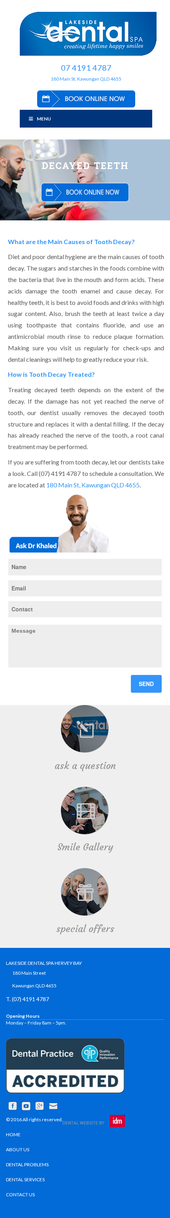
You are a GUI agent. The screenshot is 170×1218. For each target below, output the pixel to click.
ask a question (85, 766)
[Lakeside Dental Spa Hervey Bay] (88, 34)
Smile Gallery (85, 847)
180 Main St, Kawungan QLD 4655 (86, 79)
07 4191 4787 (86, 67)
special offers (85, 929)
